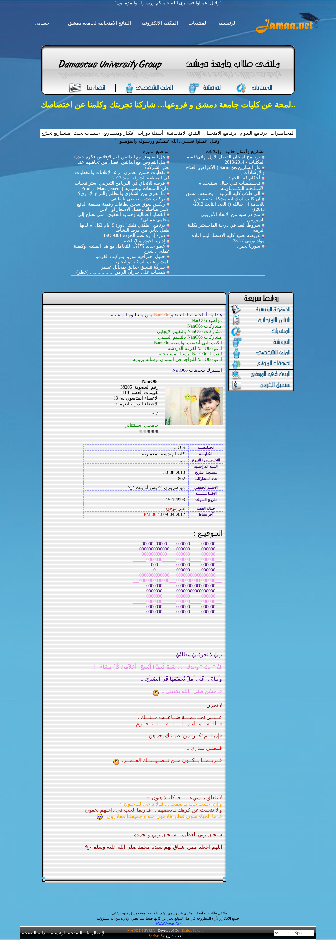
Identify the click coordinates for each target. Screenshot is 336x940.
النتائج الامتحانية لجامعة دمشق (99, 23)
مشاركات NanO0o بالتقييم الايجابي (189, 331)
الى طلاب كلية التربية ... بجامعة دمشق (223, 193)
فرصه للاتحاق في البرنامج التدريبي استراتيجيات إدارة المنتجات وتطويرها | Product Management (122, 186)
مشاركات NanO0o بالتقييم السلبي (190, 337)
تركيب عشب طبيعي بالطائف (137, 198)
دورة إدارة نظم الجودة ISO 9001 (134, 235)
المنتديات (198, 23)
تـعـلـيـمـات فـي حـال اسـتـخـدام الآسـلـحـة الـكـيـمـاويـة (232, 186)
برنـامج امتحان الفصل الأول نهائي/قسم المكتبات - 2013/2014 (225, 159)
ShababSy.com (192, 930)
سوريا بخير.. (248, 246)
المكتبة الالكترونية (159, 23)
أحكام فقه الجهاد (244, 177)
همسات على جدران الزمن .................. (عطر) (120, 272)
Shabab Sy (157, 936)
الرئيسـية (227, 23)
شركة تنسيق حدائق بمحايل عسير (133, 267)
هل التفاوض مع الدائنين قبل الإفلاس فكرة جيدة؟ (119, 156)
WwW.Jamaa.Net (168, 924)
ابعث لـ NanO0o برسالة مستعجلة (190, 353)
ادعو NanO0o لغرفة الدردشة (195, 348)
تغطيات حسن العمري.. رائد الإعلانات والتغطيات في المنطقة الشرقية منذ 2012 (122, 175)
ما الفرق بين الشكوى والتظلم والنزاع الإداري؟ (121, 193)
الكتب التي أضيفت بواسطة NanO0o (188, 342)
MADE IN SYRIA (141, 930)
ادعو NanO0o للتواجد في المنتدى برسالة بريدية (177, 359)
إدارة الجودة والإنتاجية (144, 240)
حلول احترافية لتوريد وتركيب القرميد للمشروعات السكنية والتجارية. (132, 259)
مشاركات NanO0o (204, 326)
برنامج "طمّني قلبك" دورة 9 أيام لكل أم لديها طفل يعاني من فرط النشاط (125, 228)
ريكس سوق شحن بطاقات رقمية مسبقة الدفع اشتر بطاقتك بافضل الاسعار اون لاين (123, 207)
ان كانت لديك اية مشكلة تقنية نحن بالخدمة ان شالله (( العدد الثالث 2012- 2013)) (229, 204)
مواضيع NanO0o (207, 320)
